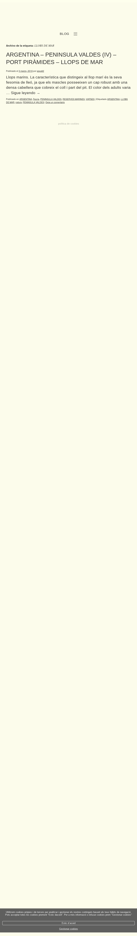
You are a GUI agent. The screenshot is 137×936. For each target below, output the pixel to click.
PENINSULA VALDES (51, 98)
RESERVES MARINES (74, 98)
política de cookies (68, 123)
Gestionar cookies (68, 928)
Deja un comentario (55, 102)
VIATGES (90, 98)
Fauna (36, 98)
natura (19, 102)
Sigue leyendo (25, 93)
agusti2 (40, 70)
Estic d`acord (68, 923)
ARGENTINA (25, 98)
